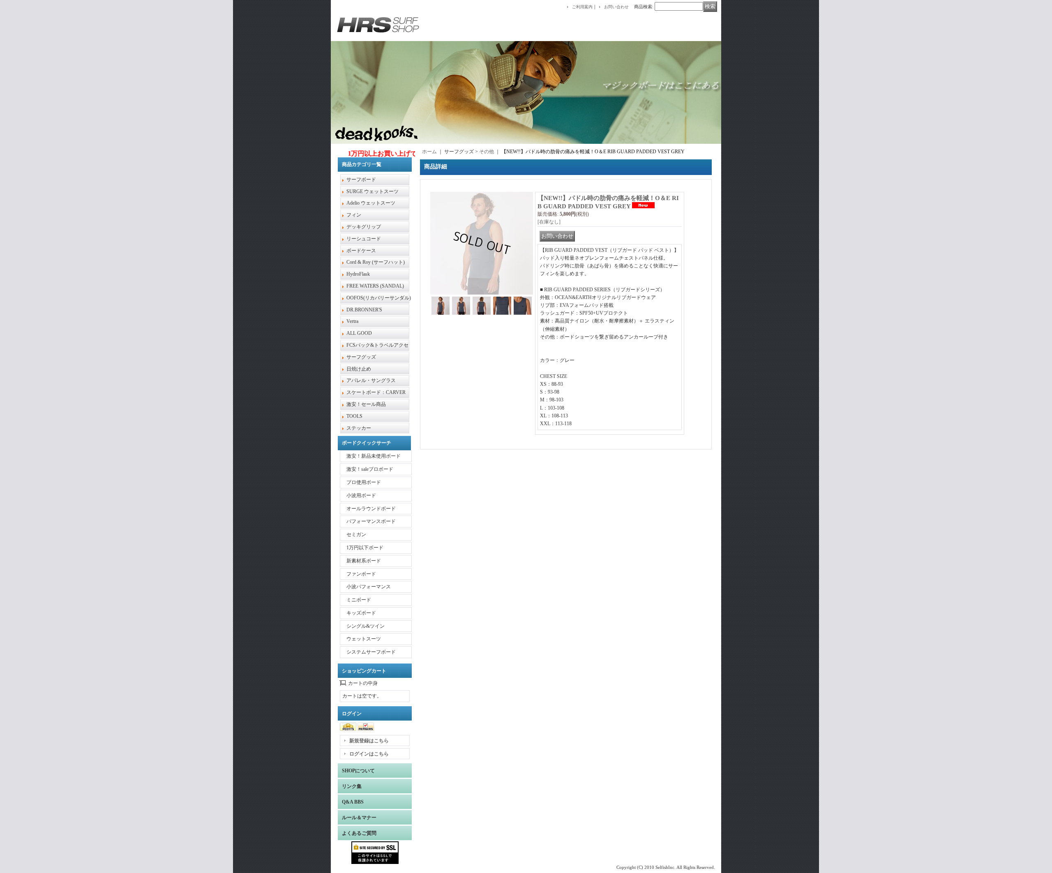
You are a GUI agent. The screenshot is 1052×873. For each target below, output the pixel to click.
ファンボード (361, 574)
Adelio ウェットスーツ (370, 203)
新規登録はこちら (369, 741)
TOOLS (354, 416)
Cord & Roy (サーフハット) (375, 262)
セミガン (356, 534)
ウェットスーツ (363, 639)
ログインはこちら (369, 754)
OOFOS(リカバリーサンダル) (378, 298)
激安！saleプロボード (369, 469)
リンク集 (352, 786)
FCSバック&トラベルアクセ (377, 345)
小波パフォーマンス (368, 587)
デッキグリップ (363, 227)
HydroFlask (358, 274)
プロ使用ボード (363, 482)
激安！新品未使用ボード (373, 456)
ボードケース (361, 250)
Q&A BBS (353, 802)
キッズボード (361, 613)
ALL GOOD (359, 333)
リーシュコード (363, 239)
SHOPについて (358, 771)
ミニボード (358, 600)
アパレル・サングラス (371, 380)
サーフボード (361, 179)
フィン (353, 215)
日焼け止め (358, 369)
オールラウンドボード (371, 508)
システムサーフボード (371, 652)
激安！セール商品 (366, 404)
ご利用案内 (582, 7)
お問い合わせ (616, 7)
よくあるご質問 (359, 833)
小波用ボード (361, 495)
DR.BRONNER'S (364, 310)
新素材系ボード (363, 561)
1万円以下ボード (364, 548)
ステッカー (358, 428)
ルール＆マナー (359, 817)
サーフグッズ (361, 357)
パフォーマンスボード (371, 521)
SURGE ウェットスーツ (372, 191)
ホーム (429, 151)
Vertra (352, 321)
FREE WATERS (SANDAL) (375, 286)
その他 (486, 151)
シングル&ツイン (365, 626)
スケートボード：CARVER (376, 392)
